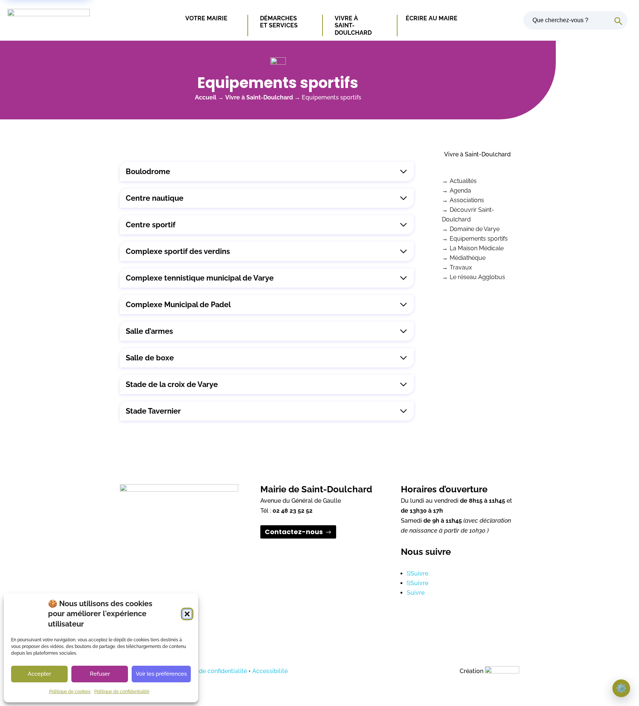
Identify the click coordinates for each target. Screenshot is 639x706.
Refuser (100, 674)
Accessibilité (270, 671)
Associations (467, 200)
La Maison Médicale (477, 248)
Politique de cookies (70, 691)
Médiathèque (468, 257)
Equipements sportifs (479, 238)
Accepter (39, 674)
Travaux (461, 267)
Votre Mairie (206, 18)
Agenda (460, 190)
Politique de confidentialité (121, 691)
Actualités (463, 180)
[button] (187, 614)
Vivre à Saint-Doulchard (353, 25)
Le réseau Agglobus (477, 277)
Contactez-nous (294, 532)
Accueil (205, 97)
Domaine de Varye (475, 228)
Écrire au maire (431, 18)
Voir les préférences (161, 674)
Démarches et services (279, 22)
